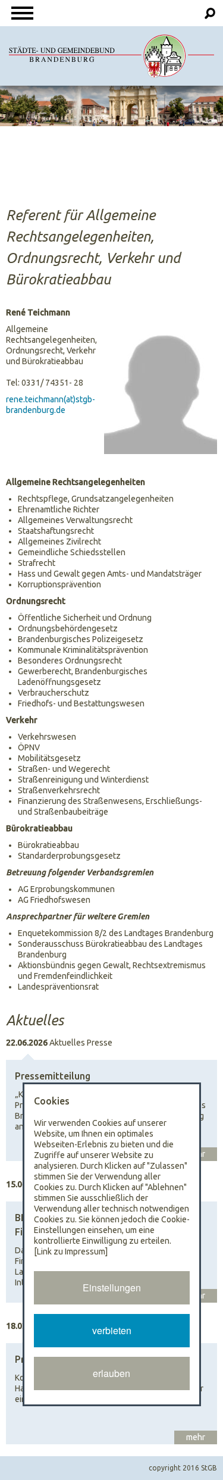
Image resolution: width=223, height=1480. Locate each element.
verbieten (111, 1330)
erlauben (111, 1373)
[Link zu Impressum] (71, 1251)
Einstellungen (112, 1287)
